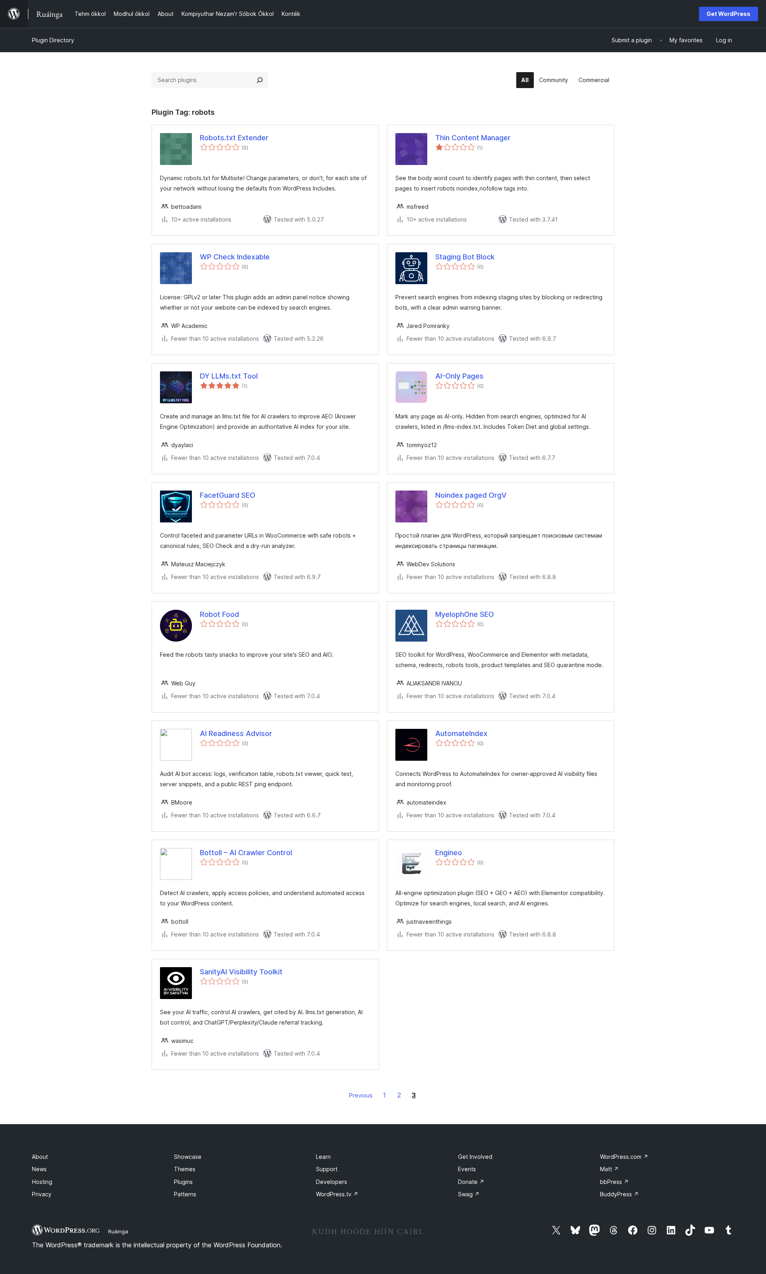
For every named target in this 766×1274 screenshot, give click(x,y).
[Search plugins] (260, 80)
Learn (323, 1156)
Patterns (185, 1194)
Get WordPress (728, 13)
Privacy (41, 1194)
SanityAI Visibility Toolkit (241, 972)
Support (327, 1169)
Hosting (42, 1181)
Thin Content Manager (473, 137)
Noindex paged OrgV (471, 495)
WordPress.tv (337, 1194)
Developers (331, 1181)
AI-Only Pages (459, 376)
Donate (471, 1181)
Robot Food (219, 614)
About (40, 1156)
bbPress (614, 1181)
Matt (609, 1169)
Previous (361, 1095)
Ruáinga (118, 1231)
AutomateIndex (461, 733)
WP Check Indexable (235, 257)
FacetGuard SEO (227, 495)
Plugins (183, 1181)
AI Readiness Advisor (236, 733)
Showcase (187, 1156)
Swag (469, 1194)
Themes (184, 1169)
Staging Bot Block (465, 257)
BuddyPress (619, 1194)
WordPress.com (624, 1156)
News (39, 1169)
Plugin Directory (53, 40)
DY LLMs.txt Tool (229, 376)
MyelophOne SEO (464, 614)
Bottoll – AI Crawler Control (246, 852)
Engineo (448, 852)
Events (467, 1169)
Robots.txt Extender (234, 137)
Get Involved (475, 1156)
